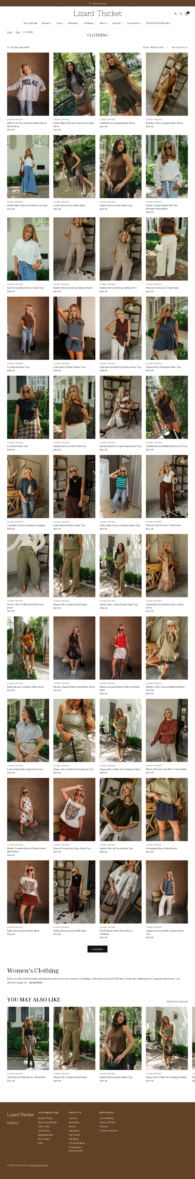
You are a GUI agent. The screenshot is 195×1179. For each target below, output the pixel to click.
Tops (59, 23)
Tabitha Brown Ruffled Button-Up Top (166, 445)
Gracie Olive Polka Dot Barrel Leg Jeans (25, 606)
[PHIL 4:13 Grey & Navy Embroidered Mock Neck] (28, 84)
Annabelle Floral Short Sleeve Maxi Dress (165, 606)
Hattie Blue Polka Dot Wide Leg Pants (27, 205)
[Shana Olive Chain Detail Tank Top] (121, 565)
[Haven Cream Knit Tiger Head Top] (74, 809)
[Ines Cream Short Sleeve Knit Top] (28, 249)
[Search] (181, 14)
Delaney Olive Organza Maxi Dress (164, 122)
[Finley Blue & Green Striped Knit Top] (121, 486)
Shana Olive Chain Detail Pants (70, 604)
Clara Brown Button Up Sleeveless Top (120, 366)
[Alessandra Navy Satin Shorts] (167, 809)
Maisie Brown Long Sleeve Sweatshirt (166, 768)
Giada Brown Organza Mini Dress (117, 122)
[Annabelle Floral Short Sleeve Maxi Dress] (167, 565)
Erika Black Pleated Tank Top (69, 525)
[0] (186, 14)
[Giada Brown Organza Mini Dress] (121, 84)
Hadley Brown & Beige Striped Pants (73, 287)
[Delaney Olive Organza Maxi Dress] (167, 84)
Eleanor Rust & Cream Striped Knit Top (120, 445)
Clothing (88, 23)
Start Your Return (47, 1122)
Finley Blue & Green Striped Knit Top (120, 525)
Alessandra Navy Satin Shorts (161, 848)
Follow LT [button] (13, 1122)
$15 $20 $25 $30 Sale (157, 23)
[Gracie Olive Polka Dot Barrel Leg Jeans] (28, 565)
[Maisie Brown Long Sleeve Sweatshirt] (167, 730)
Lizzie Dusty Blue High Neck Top (25, 769)
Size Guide (44, 1138)
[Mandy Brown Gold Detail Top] (74, 407)
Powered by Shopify (38, 1165)
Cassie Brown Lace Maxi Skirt (69, 205)
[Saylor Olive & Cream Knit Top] (121, 809)
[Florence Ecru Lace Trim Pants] (167, 249)
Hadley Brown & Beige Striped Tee (118, 287)
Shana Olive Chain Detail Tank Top (119, 604)
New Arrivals (30, 23)
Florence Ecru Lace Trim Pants (162, 287)
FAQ (40, 1142)
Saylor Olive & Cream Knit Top (116, 848)
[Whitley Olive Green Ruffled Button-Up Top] (167, 648)
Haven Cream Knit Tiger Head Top (72, 848)
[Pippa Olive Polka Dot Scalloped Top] (74, 730)
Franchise (74, 1122)
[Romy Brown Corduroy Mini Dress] (28, 648)
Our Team (74, 1134)
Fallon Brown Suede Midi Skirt (69, 930)
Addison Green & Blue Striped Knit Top (164, 932)
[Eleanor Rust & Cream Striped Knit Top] (121, 407)
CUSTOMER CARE (48, 1113)
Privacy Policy (107, 1122)
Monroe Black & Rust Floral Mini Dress (74, 686)
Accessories (133, 23)
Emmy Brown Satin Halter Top (116, 205)
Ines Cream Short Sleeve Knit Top (25, 287)
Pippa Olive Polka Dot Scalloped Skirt (120, 769)
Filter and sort (20, 47)
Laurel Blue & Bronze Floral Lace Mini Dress (73, 124)
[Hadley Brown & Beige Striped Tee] (121, 249)
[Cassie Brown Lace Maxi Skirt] (74, 166)
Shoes (103, 23)
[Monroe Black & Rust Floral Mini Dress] (74, 648)
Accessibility (107, 1118)
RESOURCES (107, 1113)
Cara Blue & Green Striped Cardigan (26, 525)
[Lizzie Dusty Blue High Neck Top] (28, 730)
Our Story (74, 1130)
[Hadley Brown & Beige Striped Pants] (74, 249)
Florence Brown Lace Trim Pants (163, 525)
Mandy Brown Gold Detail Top (69, 445)
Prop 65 (104, 1126)
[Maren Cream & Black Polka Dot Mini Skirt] (121, 648)
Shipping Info (45, 1134)
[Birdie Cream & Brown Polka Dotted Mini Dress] (28, 809)
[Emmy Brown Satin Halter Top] (121, 166)
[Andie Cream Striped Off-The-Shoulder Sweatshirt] (167, 166)
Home (9, 32)
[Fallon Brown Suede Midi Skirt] (74, 892)
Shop (18, 32)
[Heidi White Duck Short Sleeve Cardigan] (121, 892)
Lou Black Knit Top (17, 445)
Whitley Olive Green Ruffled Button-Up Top (165, 688)
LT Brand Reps (77, 1142)
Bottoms (72, 23)
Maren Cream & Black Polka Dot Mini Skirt (120, 688)
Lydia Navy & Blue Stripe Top (69, 366)
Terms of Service (109, 1130)
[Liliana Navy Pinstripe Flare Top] (167, 328)
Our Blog (73, 1138)
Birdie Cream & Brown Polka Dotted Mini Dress (26, 850)
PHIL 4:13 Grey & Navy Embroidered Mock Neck (27, 124)
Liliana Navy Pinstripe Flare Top (163, 366)
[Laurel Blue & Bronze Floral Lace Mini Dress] (74, 84)
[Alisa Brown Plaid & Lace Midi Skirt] (28, 1038)
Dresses (46, 23)
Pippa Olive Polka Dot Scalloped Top (73, 769)
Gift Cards (43, 1126)
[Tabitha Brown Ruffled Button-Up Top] (167, 407)
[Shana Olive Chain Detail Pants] (74, 565)
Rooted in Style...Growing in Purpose (94, 3)
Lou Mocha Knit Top (18, 366)
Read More (36, 982)
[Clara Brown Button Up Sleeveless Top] (121, 328)
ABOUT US (75, 1113)
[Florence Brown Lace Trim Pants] (167, 486)
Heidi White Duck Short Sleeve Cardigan (116, 932)
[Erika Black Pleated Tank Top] (74, 486)
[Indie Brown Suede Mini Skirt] (28, 892)
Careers (73, 1118)
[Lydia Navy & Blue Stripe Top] (74, 328)
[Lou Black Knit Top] (28, 407)
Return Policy (45, 1118)
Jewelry (116, 23)
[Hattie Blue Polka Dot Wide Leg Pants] (28, 166)
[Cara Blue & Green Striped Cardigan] (28, 486)
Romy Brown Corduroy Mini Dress (25, 686)
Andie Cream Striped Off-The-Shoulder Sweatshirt (162, 207)
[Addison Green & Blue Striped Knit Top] (167, 892)
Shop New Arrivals (177, 1001)
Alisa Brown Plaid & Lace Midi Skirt (26, 1077)
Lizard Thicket (15, 119)
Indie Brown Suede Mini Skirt (23, 930)
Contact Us (44, 1130)
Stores (72, 1126)
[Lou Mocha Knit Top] (28, 328)
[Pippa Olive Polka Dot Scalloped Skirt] (121, 730)
